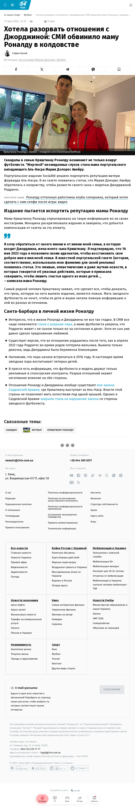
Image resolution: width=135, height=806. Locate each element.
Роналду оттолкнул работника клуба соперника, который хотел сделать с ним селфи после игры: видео (66, 199)
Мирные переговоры (64, 562)
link (71, 475)
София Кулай (19, 53)
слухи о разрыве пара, (55, 324)
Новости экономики (24, 600)
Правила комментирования (63, 523)
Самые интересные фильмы (68, 604)
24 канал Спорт (12, 15)
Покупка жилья (19, 654)
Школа (97, 613)
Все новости (19, 548)
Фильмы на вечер (62, 614)
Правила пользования (17, 527)
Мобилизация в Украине (109, 548)
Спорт (56, 644)
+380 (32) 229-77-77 (30, 749)
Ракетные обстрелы (63, 552)
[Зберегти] (119, 69)
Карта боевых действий (65, 557)
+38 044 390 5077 (81, 460)
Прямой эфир (19, 562)
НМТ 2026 (98, 618)
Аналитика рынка (21, 649)
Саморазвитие (101, 623)
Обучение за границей (106, 627)
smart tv (58, 768)
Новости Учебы (103, 600)
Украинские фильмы (64, 609)
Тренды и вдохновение (24, 658)
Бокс (54, 649)
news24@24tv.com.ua (19, 460)
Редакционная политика (18, 504)
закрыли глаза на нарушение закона (68, 399)
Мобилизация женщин (106, 566)
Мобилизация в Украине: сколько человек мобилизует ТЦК (110, 584)
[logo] (23, 5)
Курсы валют (18, 609)
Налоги (15, 627)
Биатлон (57, 663)
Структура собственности (104, 504)
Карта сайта (97, 516)
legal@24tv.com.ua (50, 752)
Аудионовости (19, 571)
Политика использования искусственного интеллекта (63, 499)
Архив (94, 510)
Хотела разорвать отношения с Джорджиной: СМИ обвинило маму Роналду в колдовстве (83, 15)
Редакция (10, 498)
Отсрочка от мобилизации (108, 575)
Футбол (28, 15)
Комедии (57, 619)
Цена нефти (18, 604)
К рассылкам (112, 689)
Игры (93, 522)
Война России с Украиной (69, 548)
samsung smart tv (79, 768)
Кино (55, 600)
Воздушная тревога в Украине (69, 567)
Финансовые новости (23, 614)
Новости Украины (21, 557)
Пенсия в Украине (21, 632)
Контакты (96, 493)
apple (38, 768)
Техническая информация (62, 529)
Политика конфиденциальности (65, 493)
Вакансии (96, 498)
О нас (8, 493)
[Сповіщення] (131, 5)
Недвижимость (21, 644)
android (19, 768)
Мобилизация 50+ (103, 561)
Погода (15, 576)
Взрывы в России (62, 580)
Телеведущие (12, 516)
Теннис (56, 658)
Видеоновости (19, 567)
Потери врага (60, 585)
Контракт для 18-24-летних (108, 571)
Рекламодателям (14, 522)
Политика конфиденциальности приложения (65, 508)
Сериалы (57, 624)
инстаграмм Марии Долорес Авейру (42, 60)
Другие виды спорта (63, 668)
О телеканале (12, 510)
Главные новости (21, 552)
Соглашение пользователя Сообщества (62, 516)
